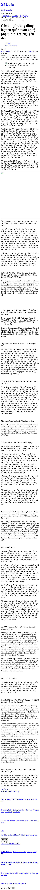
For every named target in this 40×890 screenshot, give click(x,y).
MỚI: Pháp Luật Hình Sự (10, 791)
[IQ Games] (2, 16)
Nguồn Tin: (5, 789)
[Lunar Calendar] (19, 16)
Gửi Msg (4, 839)
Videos (15, 16)
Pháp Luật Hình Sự (11, 46)
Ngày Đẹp (24, 16)
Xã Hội (8, 44)
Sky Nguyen (5, 51)
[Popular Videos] (11, 16)
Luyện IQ (6, 16)
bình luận (31, 51)
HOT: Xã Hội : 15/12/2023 (10, 844)
